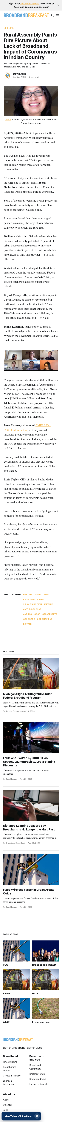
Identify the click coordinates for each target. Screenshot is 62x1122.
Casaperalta (49, 614)
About (6, 1099)
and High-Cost (31, 614)
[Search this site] (52, 15)
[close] (58, 5)
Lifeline (9, 27)
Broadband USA (37, 1079)
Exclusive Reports (38, 1084)
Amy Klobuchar (32, 609)
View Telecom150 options (18, 1116)
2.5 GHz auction (32, 604)
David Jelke (19, 73)
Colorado (29, 619)
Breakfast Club (37, 1073)
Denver (27, 624)
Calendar (7, 1104)
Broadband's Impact (35, 599)
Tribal (46, 594)
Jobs (5, 1109)
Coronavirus (44, 619)
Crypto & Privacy (11, 1075)
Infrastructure (10, 1061)
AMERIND (48, 604)
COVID (37, 594)
